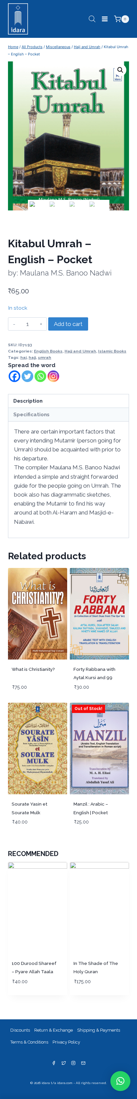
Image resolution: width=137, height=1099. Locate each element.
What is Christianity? (33, 669)
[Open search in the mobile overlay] (92, 19)
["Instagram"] (73, 1063)
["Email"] (83, 1063)
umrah (44, 357)
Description (28, 401)
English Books (48, 351)
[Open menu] (105, 19)
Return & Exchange (53, 1030)
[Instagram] (53, 376)
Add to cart (68, 324)
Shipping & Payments (98, 1030)
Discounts (20, 1030)
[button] (120, 1081)
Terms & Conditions (29, 1042)
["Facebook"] (53, 1063)
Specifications (31, 415)
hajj (32, 357)
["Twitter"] (63, 1063)
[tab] (68, 401)
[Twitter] (27, 376)
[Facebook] (14, 376)
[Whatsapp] (40, 376)
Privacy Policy (66, 1042)
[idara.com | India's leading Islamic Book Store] (18, 18)
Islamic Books (112, 351)
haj (23, 357)
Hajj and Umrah (80, 351)
